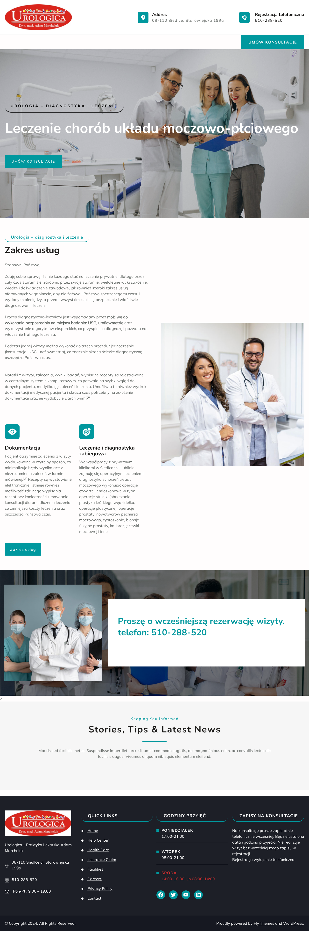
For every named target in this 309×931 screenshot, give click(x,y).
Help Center (98, 840)
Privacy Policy (99, 888)
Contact (94, 898)
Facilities (95, 869)
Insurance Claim (101, 859)
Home (92, 830)
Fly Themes (264, 923)
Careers (94, 878)
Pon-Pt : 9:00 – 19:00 (32, 891)
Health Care (98, 849)
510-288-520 (269, 20)
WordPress (293, 923)
